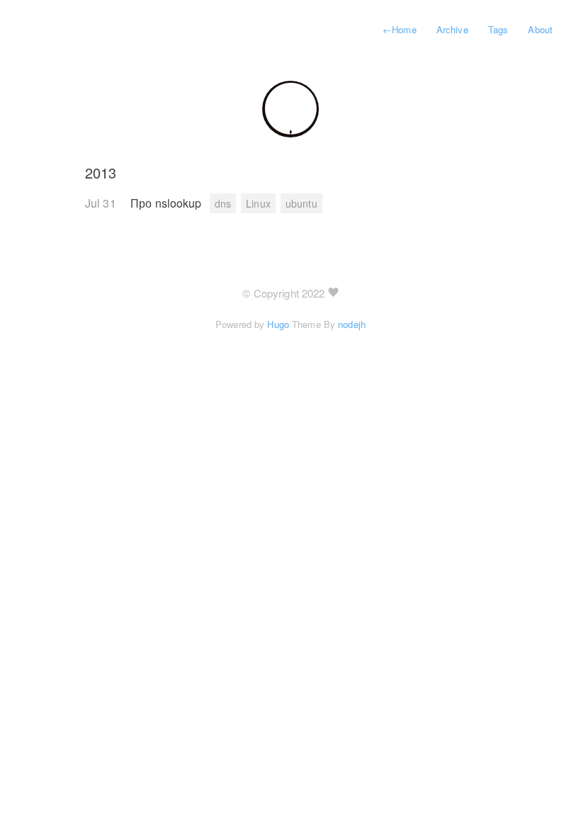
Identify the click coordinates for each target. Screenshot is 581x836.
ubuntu (301, 203)
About (540, 29)
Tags (498, 29)
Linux (258, 203)
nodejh (352, 324)
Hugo (277, 324)
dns (223, 203)
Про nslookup (167, 203)
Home (400, 29)
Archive (452, 29)
